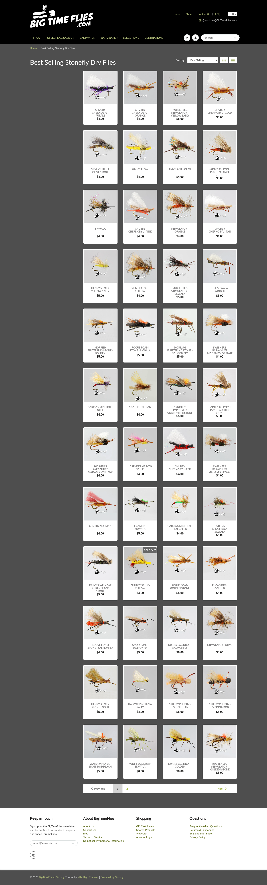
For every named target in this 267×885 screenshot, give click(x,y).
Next (220, 788)
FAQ (217, 14)
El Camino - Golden (219, 587)
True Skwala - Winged (219, 290)
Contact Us (203, 14)
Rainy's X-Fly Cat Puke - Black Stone (100, 588)
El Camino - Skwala (140, 527)
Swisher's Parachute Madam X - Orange (219, 350)
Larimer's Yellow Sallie (140, 468)
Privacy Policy (197, 837)
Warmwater (109, 37)
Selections (131, 37)
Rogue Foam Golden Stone (180, 587)
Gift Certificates (145, 826)
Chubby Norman (100, 525)
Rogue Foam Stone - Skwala (140, 349)
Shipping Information (201, 833)
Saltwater (87, 37)
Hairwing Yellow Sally (140, 706)
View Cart (141, 833)
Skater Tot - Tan (140, 407)
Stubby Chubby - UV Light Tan (180, 706)
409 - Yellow (140, 169)
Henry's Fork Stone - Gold (100, 706)
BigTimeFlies (46, 877)
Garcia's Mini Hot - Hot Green (180, 527)
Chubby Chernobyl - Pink (140, 230)
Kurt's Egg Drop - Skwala (140, 765)
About (189, 14)
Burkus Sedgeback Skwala (219, 528)
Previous (99, 788)
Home (177, 14)
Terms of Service (92, 837)
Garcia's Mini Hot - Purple (100, 408)
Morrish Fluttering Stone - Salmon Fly (180, 350)
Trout (37, 37)
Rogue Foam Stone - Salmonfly (100, 646)
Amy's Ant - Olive (180, 169)
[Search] (235, 38)
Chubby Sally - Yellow (140, 587)
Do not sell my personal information (103, 840)
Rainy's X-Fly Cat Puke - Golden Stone (220, 409)
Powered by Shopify (112, 877)
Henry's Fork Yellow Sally (100, 290)
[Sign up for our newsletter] (73, 843)
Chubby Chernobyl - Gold (220, 111)
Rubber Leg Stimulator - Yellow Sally (180, 112)
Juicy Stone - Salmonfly (140, 646)
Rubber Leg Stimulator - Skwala (180, 291)
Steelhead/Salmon (60, 37)
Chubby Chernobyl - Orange (140, 112)
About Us (88, 826)
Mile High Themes (88, 877)
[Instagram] (33, 855)
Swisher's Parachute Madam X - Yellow (100, 469)
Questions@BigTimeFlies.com (220, 20)
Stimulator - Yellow (140, 290)
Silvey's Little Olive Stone (100, 171)
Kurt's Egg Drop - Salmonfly (180, 646)
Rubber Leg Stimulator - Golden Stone (220, 766)
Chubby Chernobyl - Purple (100, 112)
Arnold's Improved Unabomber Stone (180, 409)
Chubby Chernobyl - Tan (220, 230)
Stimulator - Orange (180, 230)
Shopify (60, 877)
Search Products (145, 829)
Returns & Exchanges (201, 829)
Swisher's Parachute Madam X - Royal (220, 469)
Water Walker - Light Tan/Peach (100, 765)
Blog (85, 833)
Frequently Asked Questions (205, 826)
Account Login (144, 837)
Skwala (100, 228)
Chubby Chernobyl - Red (180, 468)
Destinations (154, 37)
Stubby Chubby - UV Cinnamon (220, 706)
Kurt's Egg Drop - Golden (180, 765)
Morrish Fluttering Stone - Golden (100, 350)
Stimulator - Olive (219, 644)
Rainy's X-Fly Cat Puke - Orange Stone (220, 172)
